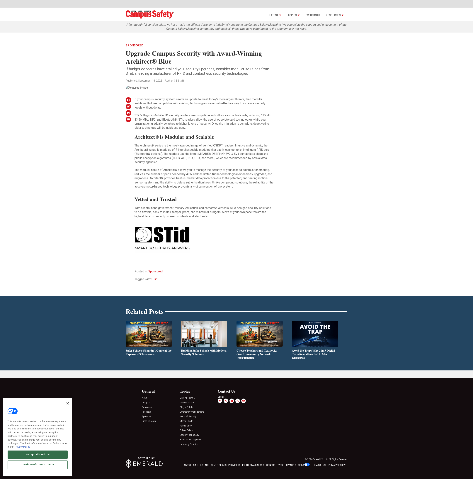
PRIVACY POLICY (337, 465)
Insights (146, 403)
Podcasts (146, 412)
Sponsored (134, 45)
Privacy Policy (22, 446)
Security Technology (189, 435)
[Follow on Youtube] (243, 401)
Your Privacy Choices (291, 465)
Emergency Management (192, 412)
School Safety (186, 430)
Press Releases (149, 421)
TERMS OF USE (319, 465)
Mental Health (186, 421)
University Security (189, 444)
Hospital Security (188, 416)
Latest (273, 15)
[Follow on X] (237, 401)
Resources (333, 15)
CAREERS (198, 465)
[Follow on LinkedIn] (231, 401)
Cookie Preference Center (38, 464)
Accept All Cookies (37, 454)
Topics (292, 15)
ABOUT (187, 465)
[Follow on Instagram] (226, 401)
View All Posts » (187, 398)
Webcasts (313, 15)
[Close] (68, 403)
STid (154, 279)
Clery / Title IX (186, 407)
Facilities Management (191, 439)
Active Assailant (187, 403)
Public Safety (186, 426)
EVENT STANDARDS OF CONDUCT (259, 465)
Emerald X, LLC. (320, 459)
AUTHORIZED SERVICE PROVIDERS (222, 465)
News (144, 398)
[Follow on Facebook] (220, 401)
